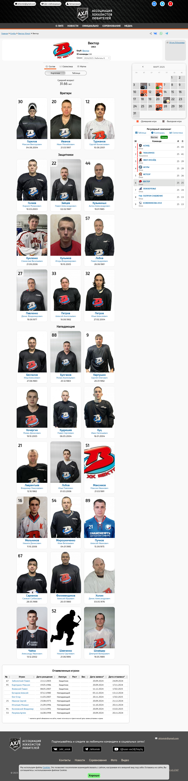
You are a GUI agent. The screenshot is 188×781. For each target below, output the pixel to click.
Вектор (85, 50)
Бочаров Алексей (20, 692)
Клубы (13, 33)
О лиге (59, 25)
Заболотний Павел (21, 680)
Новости (72, 25)
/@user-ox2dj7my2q (131, 749)
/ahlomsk (95, 749)
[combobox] (96, 58)
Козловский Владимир (23, 708)
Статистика (177, 133)
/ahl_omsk (64, 749)
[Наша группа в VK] (154, 3)
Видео (125, 760)
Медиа (128, 25)
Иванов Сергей (19, 700)
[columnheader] (7, 677)
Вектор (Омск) (24, 33)
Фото (114, 760)
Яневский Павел (20, 688)
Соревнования (111, 25)
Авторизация (74, 4)
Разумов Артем (19, 712)
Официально (90, 25)
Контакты (65, 760)
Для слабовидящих (52, 4)
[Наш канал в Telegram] (162, 3)
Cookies (46, 767)
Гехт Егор (16, 696)
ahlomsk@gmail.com (26, 4)
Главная (4, 33)
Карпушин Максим (21, 684)
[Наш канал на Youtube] (170, 3)
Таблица (142, 133)
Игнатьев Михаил (20, 704)
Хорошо (94, 775)
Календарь (159, 133)
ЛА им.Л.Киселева (177, 42)
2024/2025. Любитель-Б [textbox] (94, 58)
